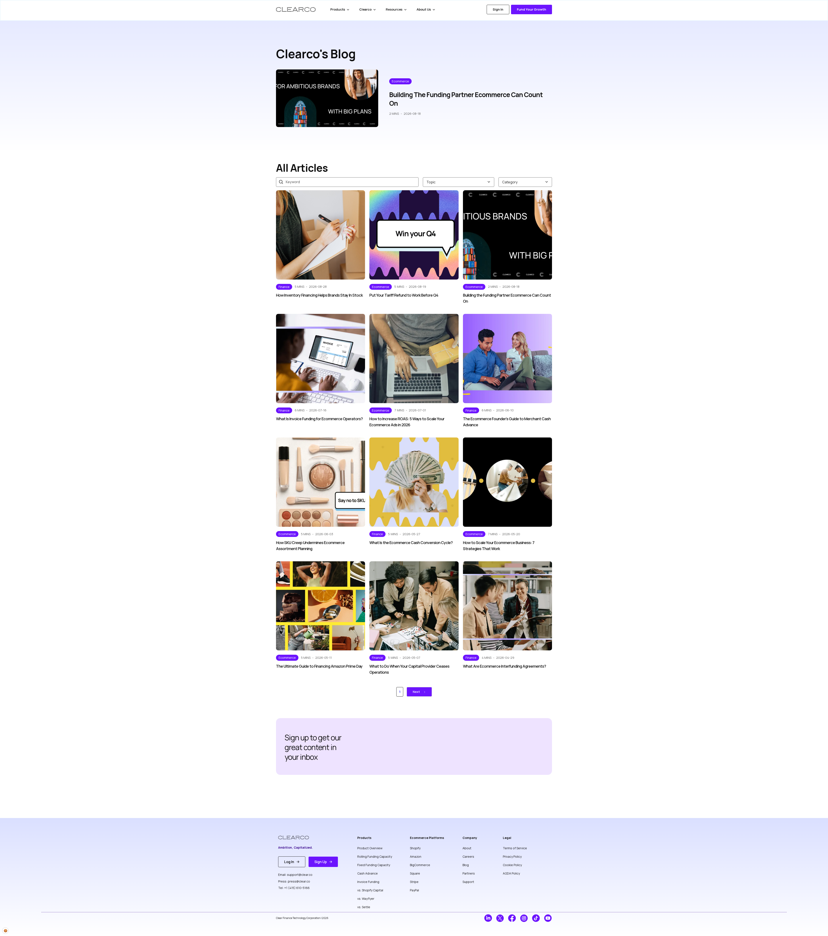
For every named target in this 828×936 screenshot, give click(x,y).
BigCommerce (420, 865)
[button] (340, 9)
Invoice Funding (368, 882)
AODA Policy (511, 873)
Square (415, 873)
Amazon (415, 856)
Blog (466, 865)
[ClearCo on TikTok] (536, 918)
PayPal (414, 890)
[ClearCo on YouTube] (548, 918)
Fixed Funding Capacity (373, 865)
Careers (468, 856)
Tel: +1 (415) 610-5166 (294, 888)
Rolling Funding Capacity (374, 856)
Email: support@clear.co (295, 875)
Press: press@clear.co (294, 881)
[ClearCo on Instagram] (524, 918)
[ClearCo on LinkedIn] (488, 918)
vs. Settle (363, 907)
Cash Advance (367, 873)
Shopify (415, 848)
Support (468, 882)
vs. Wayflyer (365, 899)
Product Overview (370, 848)
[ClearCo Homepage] (296, 837)
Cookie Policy (512, 865)
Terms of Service (515, 848)
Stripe (414, 882)
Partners (469, 873)
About (467, 848)
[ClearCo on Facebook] (512, 918)
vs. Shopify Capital (370, 890)
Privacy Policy (512, 856)
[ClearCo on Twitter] (500, 918)
